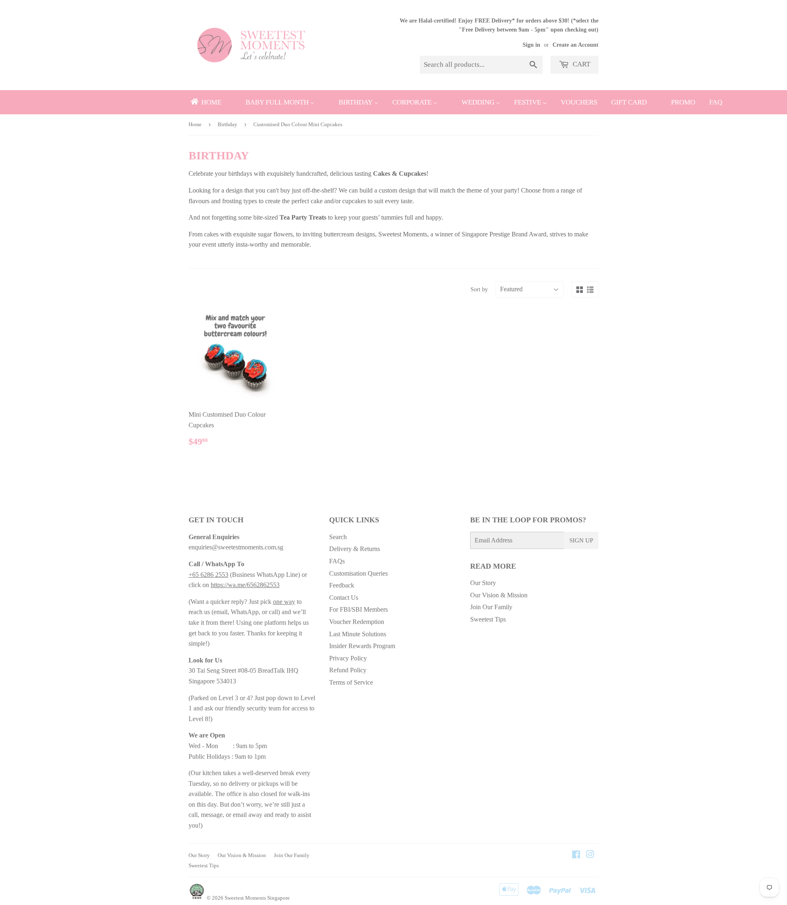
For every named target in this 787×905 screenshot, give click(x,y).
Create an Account (575, 45)
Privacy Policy (348, 658)
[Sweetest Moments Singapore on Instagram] (590, 855)
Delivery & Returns (354, 548)
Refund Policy (347, 670)
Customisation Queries (358, 573)
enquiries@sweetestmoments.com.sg (236, 547)
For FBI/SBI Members (358, 609)
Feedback (341, 585)
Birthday (227, 124)
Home (195, 124)
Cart (580, 64)
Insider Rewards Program (362, 645)
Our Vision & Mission (499, 595)
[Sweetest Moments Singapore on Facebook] (576, 855)
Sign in (531, 45)
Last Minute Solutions (357, 634)
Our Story (483, 582)
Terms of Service (351, 682)
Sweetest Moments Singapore (257, 898)
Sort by (479, 289)
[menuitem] (205, 102)
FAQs (337, 561)
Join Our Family (491, 606)
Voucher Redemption (356, 621)
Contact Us (343, 597)
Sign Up (581, 540)
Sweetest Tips (488, 619)
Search (338, 536)
